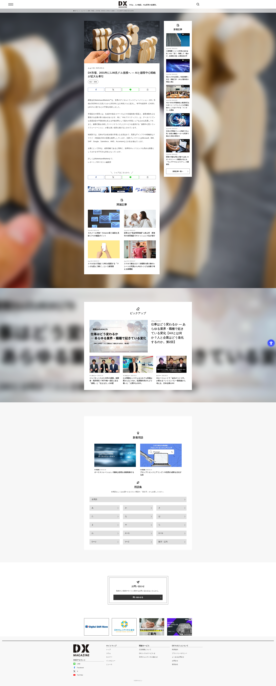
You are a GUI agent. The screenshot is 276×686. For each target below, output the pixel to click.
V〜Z (127, 542)
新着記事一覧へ (178, 171)
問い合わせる (138, 597)
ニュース (109, 664)
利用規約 (175, 649)
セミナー (109, 657)
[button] (96, 90)
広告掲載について (145, 649)
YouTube (80, 675)
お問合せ (175, 661)
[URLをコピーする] (148, 90)
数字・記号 (163, 542)
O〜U (94, 542)
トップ (108, 649)
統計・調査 (93, 82)
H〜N (160, 533)
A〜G (127, 533)
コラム (108, 653)
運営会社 (175, 664)
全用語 (94, 499)
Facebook (80, 667)
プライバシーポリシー (179, 653)
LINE (78, 664)
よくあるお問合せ (178, 657)
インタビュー (110, 661)
